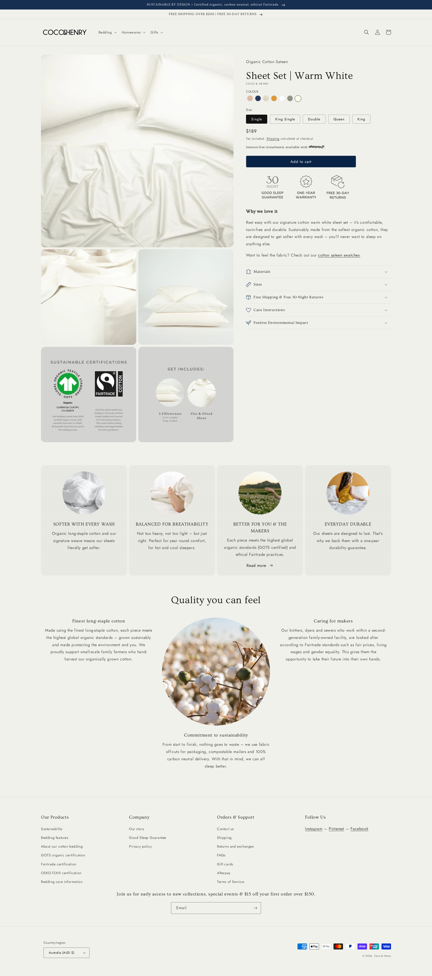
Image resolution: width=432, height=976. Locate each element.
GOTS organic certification (63, 855)
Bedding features (54, 837)
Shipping (273, 138)
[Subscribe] (255, 908)
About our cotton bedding (62, 846)
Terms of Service (230, 881)
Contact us (225, 828)
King (361, 119)
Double (314, 119)
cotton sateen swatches (339, 255)
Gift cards (225, 864)
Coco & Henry (382, 956)
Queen (339, 119)
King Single (285, 119)
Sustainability (51, 828)
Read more (256, 565)
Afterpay (223, 872)
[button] (107, 32)
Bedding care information (61, 881)
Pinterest (336, 829)
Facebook (359, 829)
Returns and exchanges (235, 846)
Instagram (313, 829)
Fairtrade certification (58, 864)
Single (256, 119)
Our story (136, 828)
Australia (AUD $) (61, 952)
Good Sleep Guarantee (147, 837)
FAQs (221, 855)
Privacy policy (140, 846)
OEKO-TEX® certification (61, 872)
